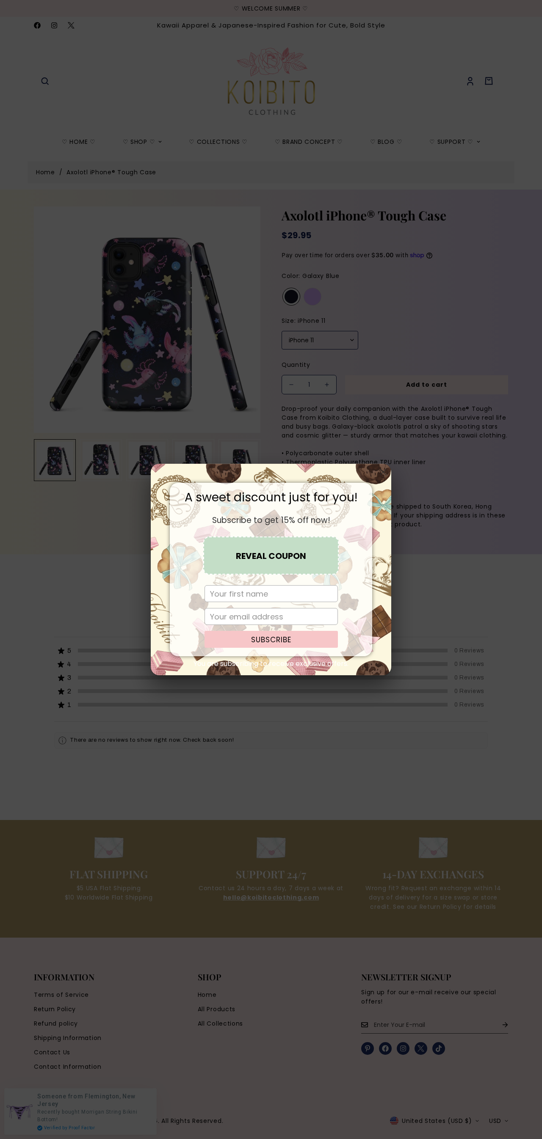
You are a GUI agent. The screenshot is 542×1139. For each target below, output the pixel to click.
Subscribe (271, 640)
